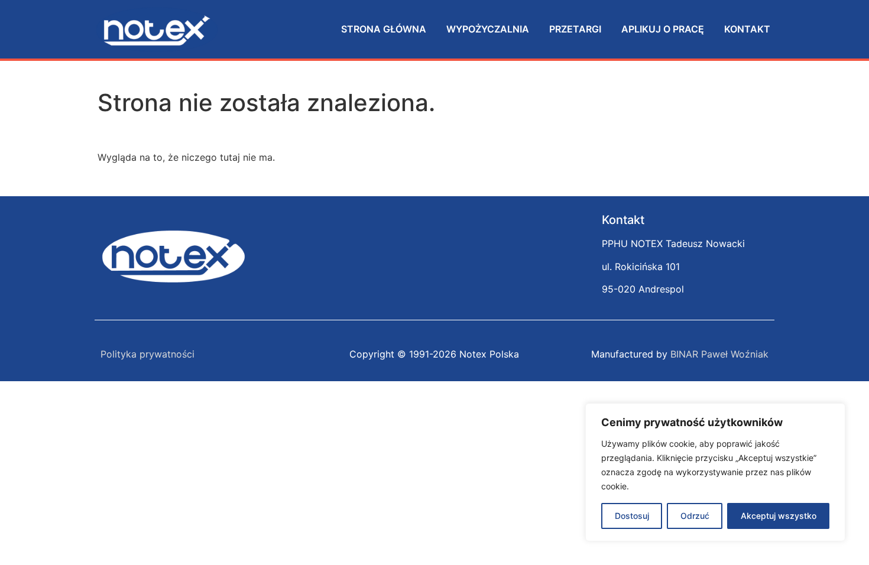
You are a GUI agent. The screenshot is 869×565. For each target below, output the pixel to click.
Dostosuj (632, 516)
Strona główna (383, 29)
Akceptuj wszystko (778, 516)
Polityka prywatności (147, 354)
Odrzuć (694, 516)
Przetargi (575, 29)
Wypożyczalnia (487, 29)
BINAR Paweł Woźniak (719, 354)
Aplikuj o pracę (662, 29)
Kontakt (747, 29)
